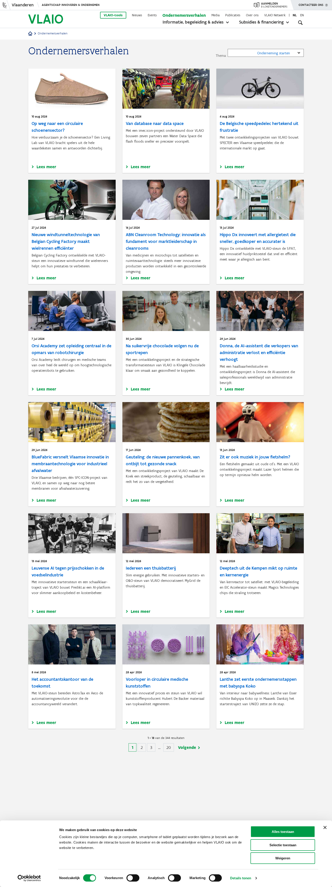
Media (215, 15)
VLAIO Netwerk (274, 15)
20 (170, 747)
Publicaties (232, 15)
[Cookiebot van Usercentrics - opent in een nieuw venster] (29, 878)
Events (152, 15)
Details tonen (240, 878)
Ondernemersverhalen (184, 15)
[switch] (132, 878)
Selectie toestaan (282, 845)
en (302, 15)
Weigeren (282, 858)
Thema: (221, 55)
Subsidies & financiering (261, 22)
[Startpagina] (30, 33)
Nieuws (137, 15)
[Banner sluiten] (325, 827)
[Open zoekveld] (300, 22)
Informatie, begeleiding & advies (193, 22)
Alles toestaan (283, 832)
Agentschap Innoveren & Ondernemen (71, 5)
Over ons (252, 15)
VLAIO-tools (113, 15)
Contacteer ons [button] (311, 5)
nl (295, 15)
